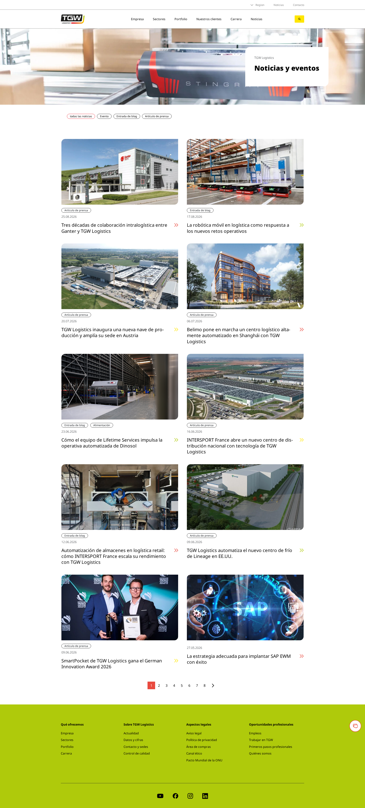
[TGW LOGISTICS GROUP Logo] (73, 18)
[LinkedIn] (205, 795)
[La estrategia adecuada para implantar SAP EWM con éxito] (245, 607)
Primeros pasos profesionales (270, 747)
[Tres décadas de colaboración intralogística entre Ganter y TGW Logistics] (119, 171)
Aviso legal (194, 733)
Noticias (279, 5)
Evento (104, 116)
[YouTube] (160, 795)
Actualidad (131, 733)
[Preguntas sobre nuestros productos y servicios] (355, 726)
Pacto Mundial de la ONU (204, 760)
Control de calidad (137, 753)
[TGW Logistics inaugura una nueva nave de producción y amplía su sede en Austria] (119, 276)
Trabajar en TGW (261, 740)
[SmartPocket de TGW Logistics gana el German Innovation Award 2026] (119, 607)
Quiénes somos (260, 753)
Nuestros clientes (208, 19)
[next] (213, 685)
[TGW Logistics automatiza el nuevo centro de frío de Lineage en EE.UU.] (245, 496)
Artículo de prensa (157, 116)
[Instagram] (190, 795)
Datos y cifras (133, 740)
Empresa (137, 19)
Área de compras (198, 747)
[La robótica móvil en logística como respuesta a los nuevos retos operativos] (245, 171)
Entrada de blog (127, 116)
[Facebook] (175, 795)
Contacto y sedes (136, 747)
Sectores (159, 19)
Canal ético (194, 753)
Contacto (298, 5)
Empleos (255, 733)
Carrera (236, 19)
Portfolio (181, 19)
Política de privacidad (201, 740)
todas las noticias (81, 116)
